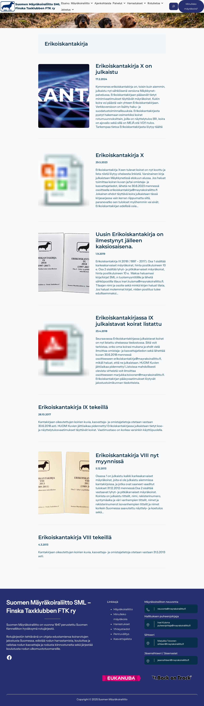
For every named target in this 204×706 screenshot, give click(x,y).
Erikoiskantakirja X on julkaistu (124, 69)
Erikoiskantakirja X (120, 155)
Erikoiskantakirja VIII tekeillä (75, 537)
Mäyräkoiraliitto (80, 3)
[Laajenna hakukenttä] (173, 6)
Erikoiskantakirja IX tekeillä (73, 407)
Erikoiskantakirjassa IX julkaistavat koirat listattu (129, 321)
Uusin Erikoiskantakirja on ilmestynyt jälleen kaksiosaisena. (130, 240)
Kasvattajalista (122, 638)
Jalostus (66, 9)
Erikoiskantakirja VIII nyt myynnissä (127, 458)
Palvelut (117, 3)
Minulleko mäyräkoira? (191, 6)
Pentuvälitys (121, 634)
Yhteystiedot (121, 629)
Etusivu (65, 3)
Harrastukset (135, 3)
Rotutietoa (154, 3)
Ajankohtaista (103, 3)
